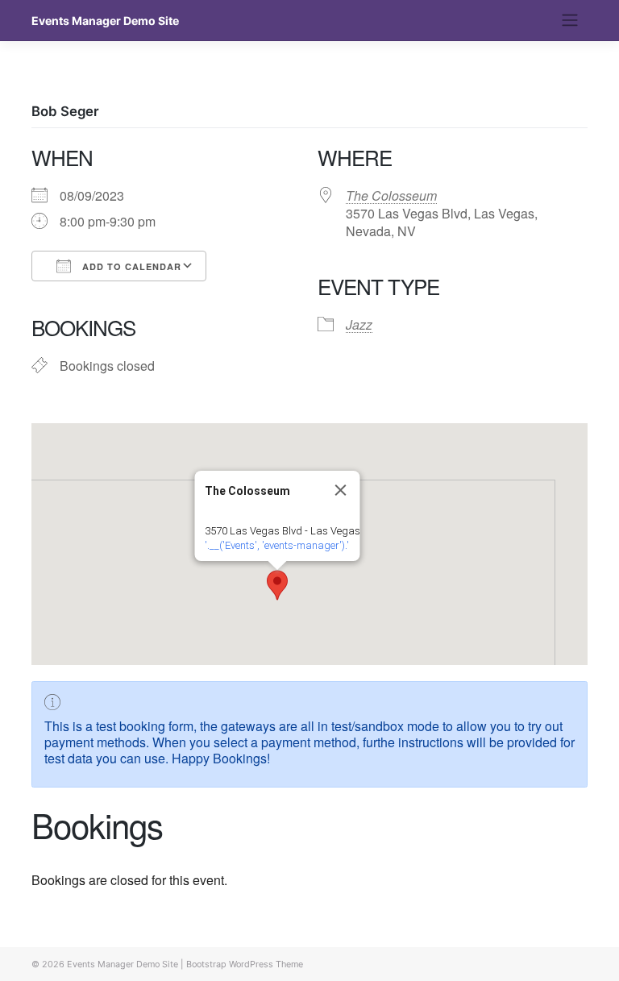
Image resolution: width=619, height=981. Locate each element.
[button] (277, 585)
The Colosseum (391, 195)
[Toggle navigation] (570, 20)
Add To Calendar (130, 266)
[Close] (341, 490)
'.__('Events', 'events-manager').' (277, 545)
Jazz (359, 324)
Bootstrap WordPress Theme (244, 964)
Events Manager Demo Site (105, 20)
